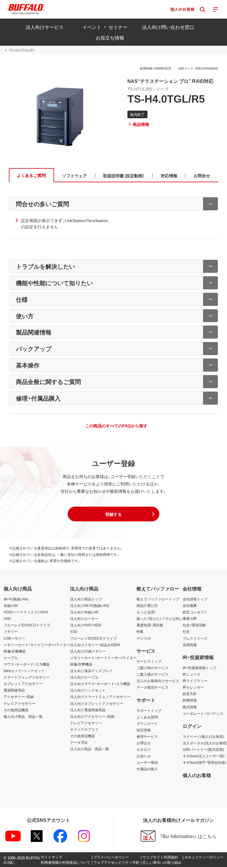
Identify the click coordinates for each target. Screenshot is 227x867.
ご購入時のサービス (152, 667)
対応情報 (144, 730)
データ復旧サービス (152, 687)
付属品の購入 (147, 768)
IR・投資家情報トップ (199, 667)
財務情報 (190, 700)
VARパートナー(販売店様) (203, 749)
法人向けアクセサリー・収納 (92, 716)
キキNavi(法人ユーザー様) (203, 755)
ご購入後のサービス (152, 674)
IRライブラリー (195, 680)
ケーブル (11, 657)
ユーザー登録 (147, 762)
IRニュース (191, 674)
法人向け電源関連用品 (88, 709)
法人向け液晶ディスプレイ (91, 670)
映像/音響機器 (15, 651)
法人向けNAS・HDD (85, 625)
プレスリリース (195, 638)
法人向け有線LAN (84, 612)
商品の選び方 (147, 605)
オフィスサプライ (84, 729)
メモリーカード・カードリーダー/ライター (37, 644)
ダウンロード (147, 723)
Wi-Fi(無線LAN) (16, 599)
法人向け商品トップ (86, 599)
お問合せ (144, 743)
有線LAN (11, 605)
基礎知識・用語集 (150, 625)
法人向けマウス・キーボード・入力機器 (100, 683)
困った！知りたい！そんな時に (160, 618)
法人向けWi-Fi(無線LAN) (89, 605)
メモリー (11, 631)
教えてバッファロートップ (158, 599)
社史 (186, 631)
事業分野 (190, 618)
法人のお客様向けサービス (158, 680)
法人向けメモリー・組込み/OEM (95, 644)
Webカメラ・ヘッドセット (24, 670)
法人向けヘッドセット (88, 690)
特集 (140, 631)
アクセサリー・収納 (19, 696)
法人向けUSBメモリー (88, 651)
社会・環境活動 (194, 625)
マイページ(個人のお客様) (203, 736)
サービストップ (149, 661)
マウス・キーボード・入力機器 (27, 664)
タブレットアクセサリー (23, 683)
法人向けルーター (84, 618)
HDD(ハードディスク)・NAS (26, 612)
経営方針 (190, 693)
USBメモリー (14, 638)
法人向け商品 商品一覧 (89, 748)
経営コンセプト (195, 612)
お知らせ (144, 755)
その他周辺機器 (16, 709)
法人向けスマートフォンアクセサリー (100, 696)
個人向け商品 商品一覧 (23, 716)
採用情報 (190, 644)
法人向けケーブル (84, 677)
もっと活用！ (146, 612)
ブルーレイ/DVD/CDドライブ (27, 625)
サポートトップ (149, 710)
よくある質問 (147, 717)
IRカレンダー (193, 687)
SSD (7, 618)
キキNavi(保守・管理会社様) (204, 762)
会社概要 (190, 605)
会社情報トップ (195, 599)
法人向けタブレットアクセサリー (96, 703)
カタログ (144, 749)
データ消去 (79, 742)
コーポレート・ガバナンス (203, 713)
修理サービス (147, 736)
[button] (113, 514)
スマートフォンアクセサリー (27, 677)
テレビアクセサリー (19, 703)
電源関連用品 (14, 690)
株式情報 (190, 707)
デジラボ (144, 638)
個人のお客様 (197, 775)
